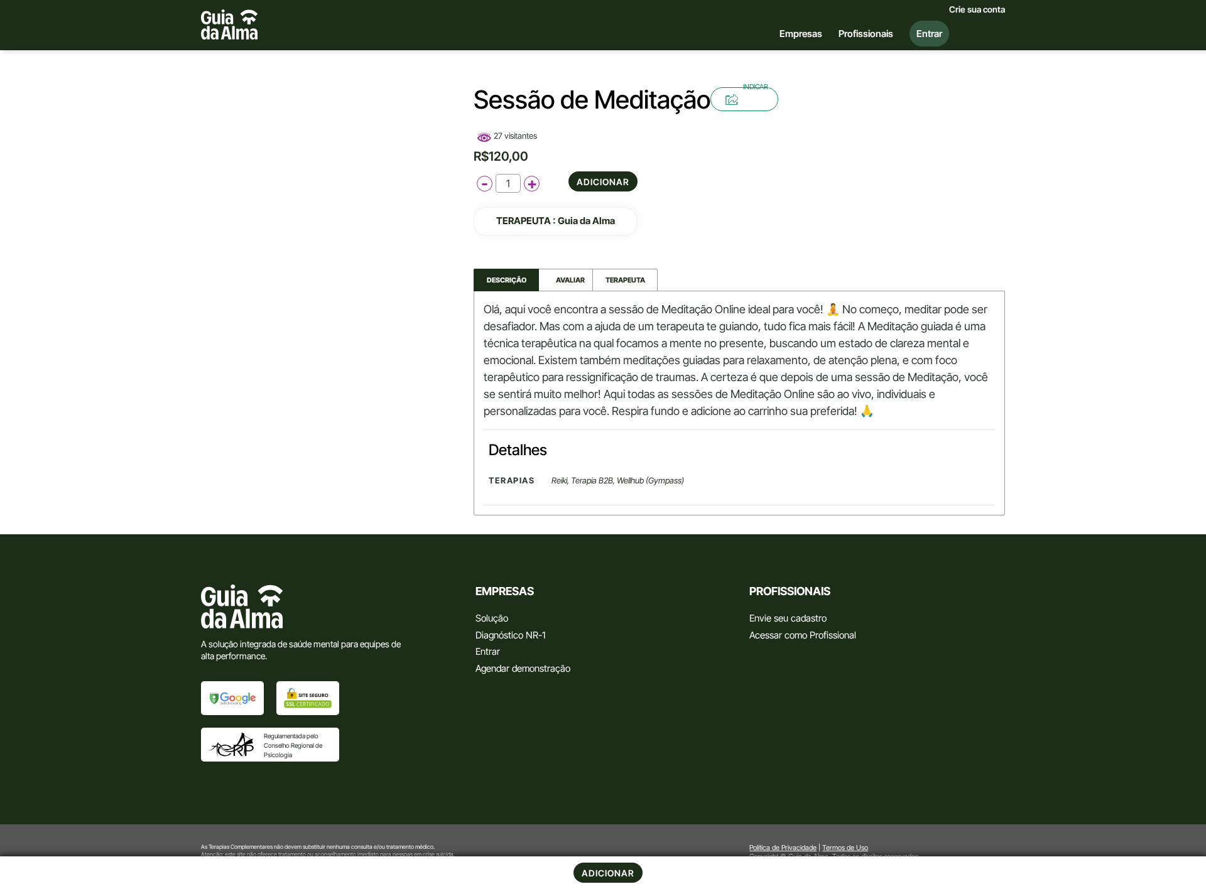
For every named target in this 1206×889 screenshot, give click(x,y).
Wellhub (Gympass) (650, 480)
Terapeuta (625, 280)
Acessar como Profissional (802, 635)
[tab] (506, 280)
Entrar (487, 651)
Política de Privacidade (783, 847)
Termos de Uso (845, 847)
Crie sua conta (977, 9)
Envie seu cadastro (788, 618)
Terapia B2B (592, 480)
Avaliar (565, 280)
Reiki (559, 480)
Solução (491, 618)
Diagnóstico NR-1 (510, 635)
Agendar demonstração (522, 668)
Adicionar (603, 181)
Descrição (506, 280)
